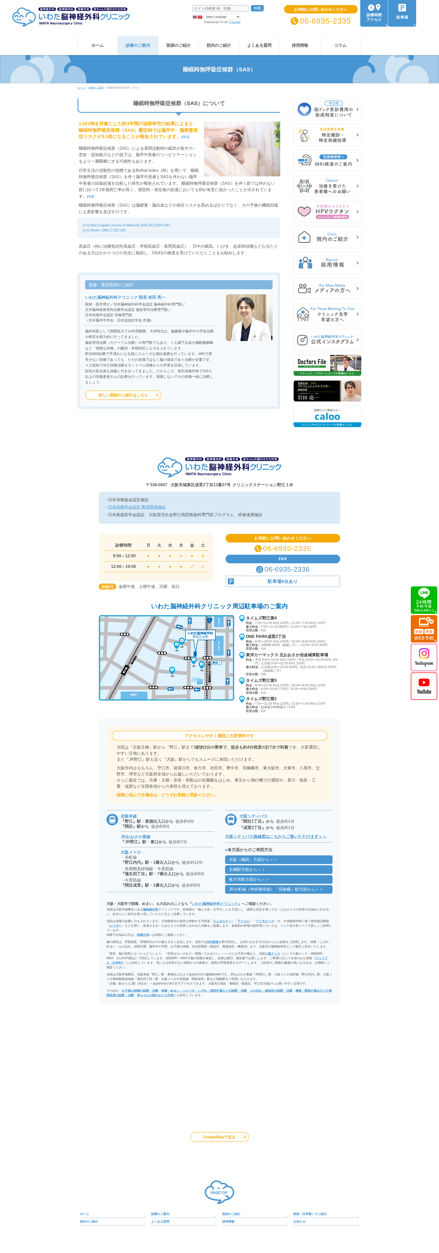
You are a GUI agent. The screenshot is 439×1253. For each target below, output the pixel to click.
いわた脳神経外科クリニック (215, 904)
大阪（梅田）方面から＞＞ (253, 859)
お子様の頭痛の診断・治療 (140, 990)
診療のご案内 (160, 1214)
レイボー (115, 925)
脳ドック (274, 953)
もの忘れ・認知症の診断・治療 (271, 990)
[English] (195, 17)
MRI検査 (213, 942)
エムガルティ (222, 921)
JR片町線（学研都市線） (276, 889)
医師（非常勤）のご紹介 (310, 1214)
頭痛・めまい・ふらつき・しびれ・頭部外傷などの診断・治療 (204, 990)
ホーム (84, 1214)
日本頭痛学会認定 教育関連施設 (137, 507)
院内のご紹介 (89, 1221)
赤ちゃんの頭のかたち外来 (155, 995)
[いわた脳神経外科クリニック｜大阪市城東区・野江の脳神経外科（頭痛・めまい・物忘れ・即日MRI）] (65, 21)
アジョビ (244, 921)
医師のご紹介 (231, 1214)
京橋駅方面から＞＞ (247, 869)
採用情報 (228, 1221)
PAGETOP (219, 1192)
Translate (235, 22)
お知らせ (299, 1221)
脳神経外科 (150, 909)
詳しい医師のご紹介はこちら (123, 395)
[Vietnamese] (200, 17)
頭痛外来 (143, 935)
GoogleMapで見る (219, 1137)
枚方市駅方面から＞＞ (249, 879)
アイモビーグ (265, 921)
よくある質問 (160, 1221)
